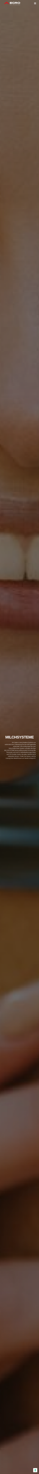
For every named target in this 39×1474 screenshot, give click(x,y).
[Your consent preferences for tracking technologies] (35, 1470)
